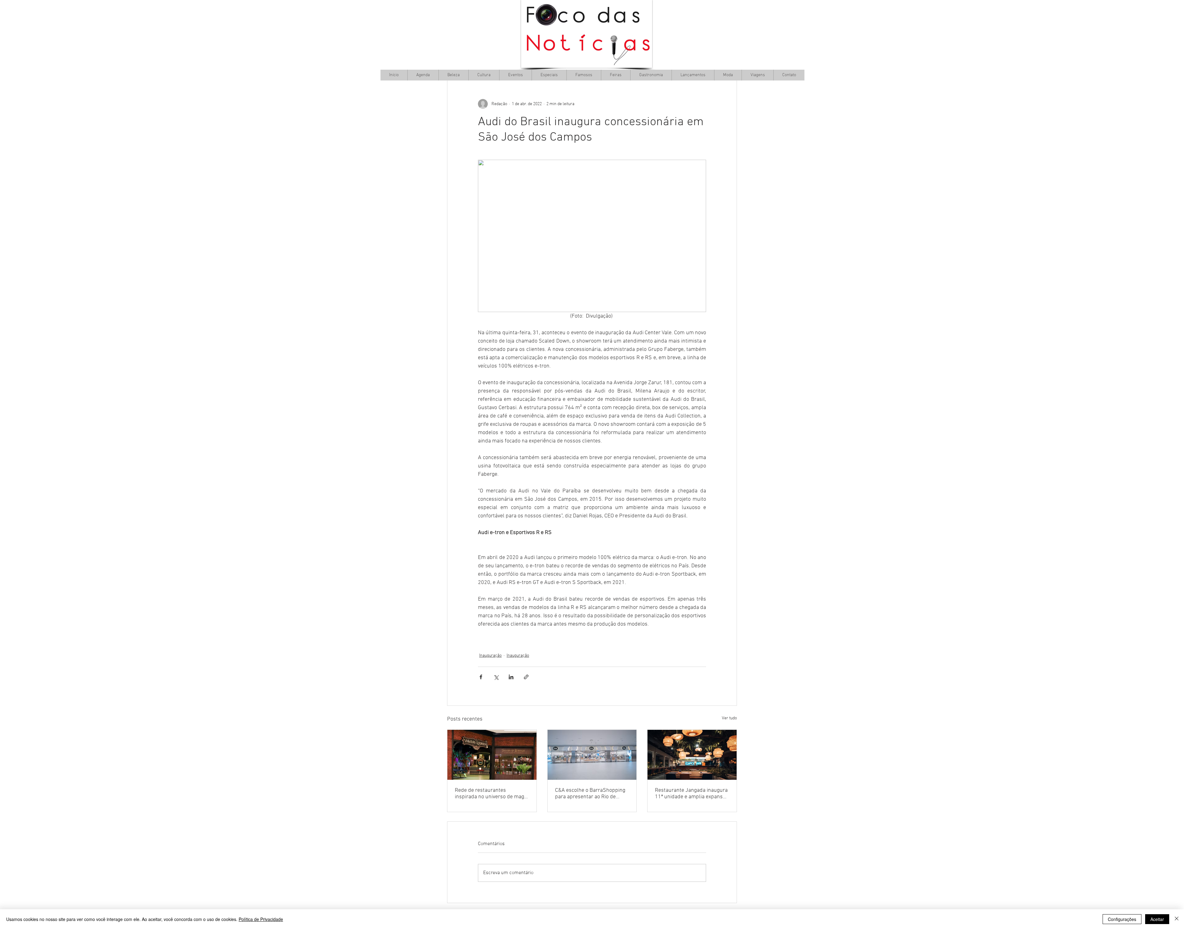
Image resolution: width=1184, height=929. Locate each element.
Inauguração (490, 655)
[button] (483, 75)
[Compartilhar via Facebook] (481, 677)
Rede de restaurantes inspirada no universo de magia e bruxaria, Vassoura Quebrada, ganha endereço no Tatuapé (491, 793)
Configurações (1122, 919)
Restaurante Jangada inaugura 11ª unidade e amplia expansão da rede (691, 793)
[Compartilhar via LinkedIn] (511, 677)
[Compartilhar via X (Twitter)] (496, 677)
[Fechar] (1176, 919)
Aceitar (1157, 919)
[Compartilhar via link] (526, 677)
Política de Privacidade (261, 919)
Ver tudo (729, 718)
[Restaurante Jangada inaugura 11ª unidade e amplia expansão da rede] (692, 755)
